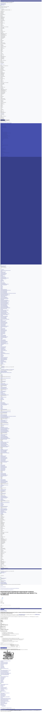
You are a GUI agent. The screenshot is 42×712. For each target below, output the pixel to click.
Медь (1, 226)
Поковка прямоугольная (4, 175)
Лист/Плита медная (3, 329)
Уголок (1, 150)
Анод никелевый (3, 234)
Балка (1, 146)
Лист (1, 128)
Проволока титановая (4, 241)
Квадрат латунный (3, 219)
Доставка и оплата (3, 262)
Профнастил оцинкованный (5, 135)
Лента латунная (2, 220)
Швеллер (2, 177)
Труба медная (2, 231)
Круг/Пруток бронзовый (4, 209)
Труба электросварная (4, 250)
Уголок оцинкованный (4, 137)
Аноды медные (2, 227)
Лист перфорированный (4, 181)
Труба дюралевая (3, 216)
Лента (1, 130)
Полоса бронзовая (3, 210)
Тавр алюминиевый (3, 202)
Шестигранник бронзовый (4, 313)
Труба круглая (2, 167)
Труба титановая (3, 342)
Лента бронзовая (3, 310)
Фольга (1, 286)
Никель (1, 142)
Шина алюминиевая (3, 207)
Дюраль (1, 140)
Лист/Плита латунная (3, 221)
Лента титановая (3, 239)
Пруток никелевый (3, 236)
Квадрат (1, 173)
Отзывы (1, 263)
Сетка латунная (2, 223)
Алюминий (2, 299)
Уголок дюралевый (3, 217)
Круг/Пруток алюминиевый (4, 198)
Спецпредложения (3, 258)
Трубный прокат (3, 149)
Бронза (1, 139)
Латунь (1, 141)
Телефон (2, 642)
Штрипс (1, 131)
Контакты (1, 363)
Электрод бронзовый (4, 213)
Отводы (1, 153)
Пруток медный (2, 230)
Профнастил (2, 148)
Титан (1, 144)
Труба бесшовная (3, 168)
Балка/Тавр (2, 178)
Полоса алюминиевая (4, 200)
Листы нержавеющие (3, 259)
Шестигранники (3, 160)
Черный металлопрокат (4, 242)
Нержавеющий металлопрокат (5, 124)
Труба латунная (3, 224)
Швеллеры (2, 159)
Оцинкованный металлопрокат (5, 132)
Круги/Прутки (2, 276)
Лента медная (2, 228)
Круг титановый (2, 339)
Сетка (1, 125)
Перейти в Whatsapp (3, 371)
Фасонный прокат (3, 127)
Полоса (1, 129)
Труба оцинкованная (3, 136)
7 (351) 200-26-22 (3, 580)
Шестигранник (2, 151)
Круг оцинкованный (3, 133)
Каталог (2, 269)
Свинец (1, 143)
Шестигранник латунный (4, 225)
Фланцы (1, 155)
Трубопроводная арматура (4, 152)
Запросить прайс (3, 582)
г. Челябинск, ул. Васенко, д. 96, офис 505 (7, 1)
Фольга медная (2, 332)
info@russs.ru (2, 572)
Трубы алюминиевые (3, 305)
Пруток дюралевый (3, 316)
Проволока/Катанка (3, 289)
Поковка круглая (3, 174)
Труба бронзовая (3, 212)
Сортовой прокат (3, 126)
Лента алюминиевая (3, 199)
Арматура (2, 145)
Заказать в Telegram (3, 610)
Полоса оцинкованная (4, 191)
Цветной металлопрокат (4, 138)
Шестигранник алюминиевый (5, 206)
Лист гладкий (2, 282)
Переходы (2, 154)
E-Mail (1, 643)
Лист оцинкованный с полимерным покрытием (8, 190)
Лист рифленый (3, 180)
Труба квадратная (3, 170)
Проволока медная (3, 229)
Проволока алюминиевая (4, 201)
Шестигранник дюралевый (4, 218)
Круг (1, 147)
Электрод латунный (3, 326)
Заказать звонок (3, 3)
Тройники (2, 256)
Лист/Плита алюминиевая (4, 302)
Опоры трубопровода (4, 156)
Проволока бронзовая (4, 211)
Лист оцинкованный (3, 134)
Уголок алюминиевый (4, 205)
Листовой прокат (3, 245)
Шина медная (2, 232)
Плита (1, 183)
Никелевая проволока (4, 235)
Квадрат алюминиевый (4, 197)
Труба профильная (3, 158)
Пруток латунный (3, 222)
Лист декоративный (3, 182)
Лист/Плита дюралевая (4, 215)
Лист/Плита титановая (3, 240)
